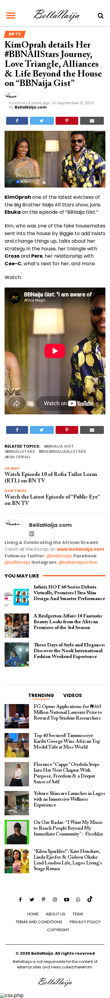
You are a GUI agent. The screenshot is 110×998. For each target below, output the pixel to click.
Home (32, 914)
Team (78, 914)
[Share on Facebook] (17, 121)
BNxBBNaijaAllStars (63, 452)
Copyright (58, 929)
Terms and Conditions (39, 922)
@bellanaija (59, 556)
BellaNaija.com (31, 107)
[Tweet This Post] (41, 121)
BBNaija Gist (60, 447)
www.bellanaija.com (80, 549)
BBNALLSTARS (21, 452)
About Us (55, 914)
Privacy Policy (85, 922)
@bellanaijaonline (77, 562)
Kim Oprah (18, 457)
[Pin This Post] (67, 121)
